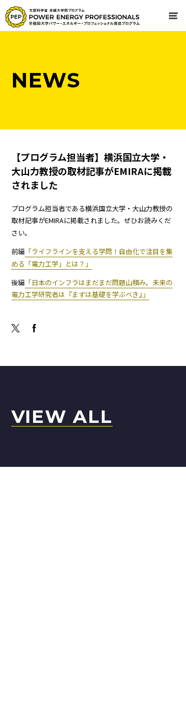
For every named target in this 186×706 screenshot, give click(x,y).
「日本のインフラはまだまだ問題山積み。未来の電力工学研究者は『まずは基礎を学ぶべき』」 (92, 288)
